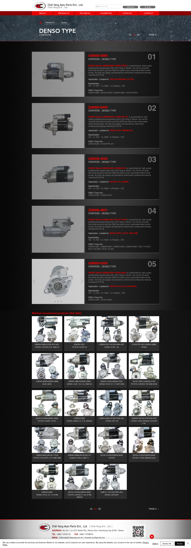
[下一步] (82, 74)
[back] (61, 94)
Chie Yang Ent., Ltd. (58, 7)
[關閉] (187, 543)
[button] (47, 333)
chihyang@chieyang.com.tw (71, 537)
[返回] (34, 74)
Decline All (166, 543)
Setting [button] (155, 543)
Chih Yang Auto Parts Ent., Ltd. (65, 4)
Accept (180, 543)
